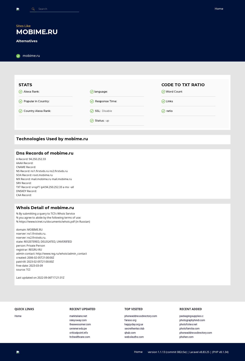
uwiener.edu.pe (78, 328)
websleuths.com (134, 336)
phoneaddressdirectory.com (140, 316)
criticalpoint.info (79, 332)
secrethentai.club (134, 328)
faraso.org (130, 320)
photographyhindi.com (192, 320)
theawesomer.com (80, 324)
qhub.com (130, 332)
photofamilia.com (190, 328)
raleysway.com (78, 320)
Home (219, 8)
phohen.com (187, 336)
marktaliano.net (78, 316)
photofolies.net (188, 324)
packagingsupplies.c (191, 316)
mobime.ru (31, 55)
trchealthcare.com (80, 336)
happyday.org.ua (133, 324)
